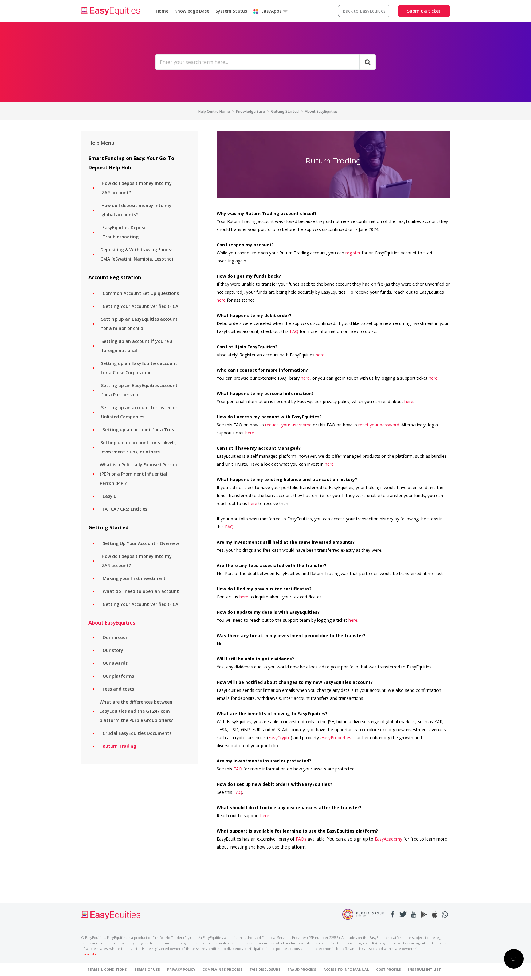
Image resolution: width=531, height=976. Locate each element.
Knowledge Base (192, 11)
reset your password (378, 425)
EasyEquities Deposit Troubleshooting (124, 232)
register (352, 253)
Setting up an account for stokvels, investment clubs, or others (138, 447)
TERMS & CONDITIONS (107, 969)
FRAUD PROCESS (302, 969)
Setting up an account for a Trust (139, 430)
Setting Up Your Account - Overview (141, 543)
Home (162, 11)
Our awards (115, 663)
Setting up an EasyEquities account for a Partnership (139, 390)
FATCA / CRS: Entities (125, 509)
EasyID (110, 496)
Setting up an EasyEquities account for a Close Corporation (139, 367)
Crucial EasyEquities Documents (137, 733)
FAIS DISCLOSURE (265, 969)
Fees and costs (118, 689)
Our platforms (118, 676)
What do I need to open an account (141, 591)
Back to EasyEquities (364, 11)
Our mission (115, 637)
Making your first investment (134, 578)
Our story (113, 650)
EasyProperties (336, 737)
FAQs (301, 839)
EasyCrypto (279, 737)
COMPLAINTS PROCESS (222, 969)
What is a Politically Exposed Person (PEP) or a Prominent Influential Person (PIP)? (138, 474)
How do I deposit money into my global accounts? (136, 210)
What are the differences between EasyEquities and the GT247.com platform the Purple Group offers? (136, 711)
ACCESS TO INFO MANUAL (346, 969)
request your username (288, 425)
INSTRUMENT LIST (424, 969)
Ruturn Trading (119, 746)
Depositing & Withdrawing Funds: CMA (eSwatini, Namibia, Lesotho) (136, 254)
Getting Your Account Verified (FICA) (141, 306)
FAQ (294, 331)
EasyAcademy (388, 839)
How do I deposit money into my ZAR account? (137, 187)
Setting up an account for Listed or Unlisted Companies (139, 412)
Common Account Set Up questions (141, 293)
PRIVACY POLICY (181, 969)
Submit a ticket (424, 11)
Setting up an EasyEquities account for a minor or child (139, 323)
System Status (231, 11)
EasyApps (271, 11)
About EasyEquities (321, 111)
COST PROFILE (388, 969)
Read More (90, 954)
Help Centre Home (214, 111)
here (221, 300)
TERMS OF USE (147, 969)
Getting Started (285, 111)
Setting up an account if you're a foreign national (137, 345)
